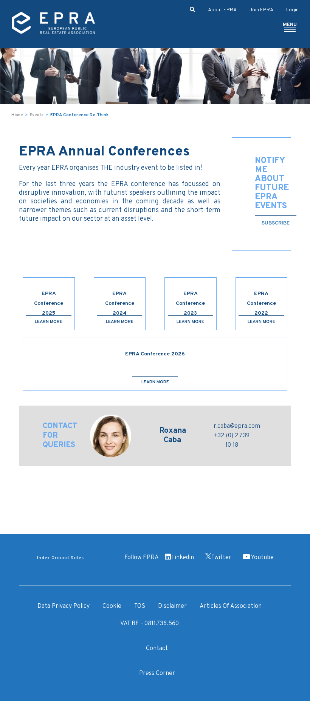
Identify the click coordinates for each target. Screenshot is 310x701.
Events (36, 115)
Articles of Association (231, 606)
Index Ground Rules (60, 558)
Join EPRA (261, 10)
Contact (157, 648)
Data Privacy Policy (63, 606)
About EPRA (222, 10)
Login (292, 10)
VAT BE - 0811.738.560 (149, 623)
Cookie (111, 606)
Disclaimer (172, 606)
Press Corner (157, 673)
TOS (139, 606)
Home (17, 115)
